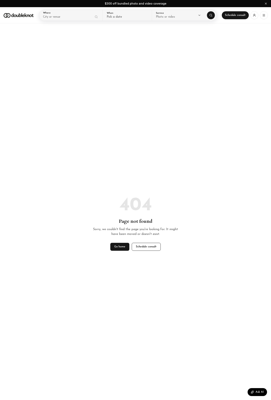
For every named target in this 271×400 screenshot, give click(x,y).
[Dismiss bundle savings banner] (265, 3)
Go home (119, 246)
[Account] (254, 15)
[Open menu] (264, 15)
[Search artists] (211, 15)
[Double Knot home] (18, 15)
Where (47, 13)
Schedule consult (235, 15)
